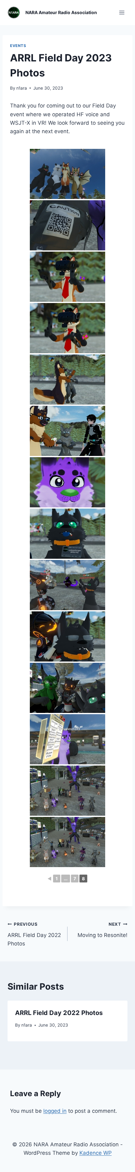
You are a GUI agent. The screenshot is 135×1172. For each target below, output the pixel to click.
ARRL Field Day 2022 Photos (34, 934)
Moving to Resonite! (102, 930)
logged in (55, 1111)
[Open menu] (121, 12)
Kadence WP (95, 1153)
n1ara (21, 88)
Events (18, 45)
